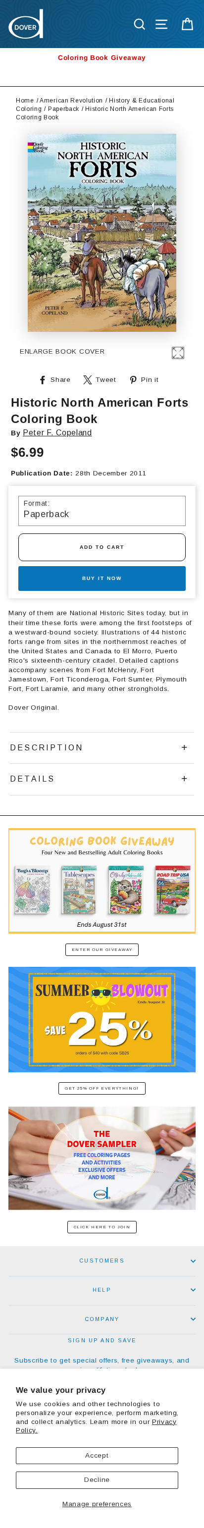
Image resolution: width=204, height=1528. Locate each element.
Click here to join (102, 1227)
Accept (96, 1455)
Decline (97, 1479)
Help (102, 1290)
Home (25, 100)
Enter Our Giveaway (102, 950)
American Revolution (71, 100)
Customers (102, 1261)
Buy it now (102, 578)
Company (102, 1319)
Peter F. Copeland (57, 432)
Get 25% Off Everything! (102, 1088)
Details (32, 779)
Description (46, 747)
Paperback (63, 108)
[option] (102, 57)
